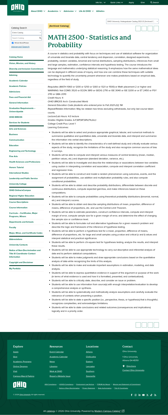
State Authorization (105, 388)
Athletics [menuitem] (100, 11)
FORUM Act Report (103, 384)
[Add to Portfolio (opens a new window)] (138, 28)
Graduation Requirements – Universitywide (22, 110)
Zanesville (90, 376)
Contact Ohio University (133, 370)
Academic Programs (22, 361)
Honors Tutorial (16, 167)
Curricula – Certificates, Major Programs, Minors (23, 215)
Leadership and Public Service (23, 178)
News (52, 361)
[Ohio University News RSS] (155, 395)
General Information (18, 102)
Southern (90, 371)
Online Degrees (20, 366)
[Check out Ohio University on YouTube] (143, 395)
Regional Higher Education (21, 195)
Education (14, 145)
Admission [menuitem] (69, 11)
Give (143, 2)
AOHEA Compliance (66, 384)
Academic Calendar (18, 80)
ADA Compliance (51, 384)
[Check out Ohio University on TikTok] (151, 395)
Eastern (89, 361)
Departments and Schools (21, 221)
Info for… (100, 2)
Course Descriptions (18, 202)
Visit (15, 371)
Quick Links (115, 2)
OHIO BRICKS (15, 117)
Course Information (18, 207)
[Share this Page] (144, 28)
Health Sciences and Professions (24, 161)
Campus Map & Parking (23, 376)
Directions (131, 366)
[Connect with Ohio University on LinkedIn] (139, 395)
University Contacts (18, 244)
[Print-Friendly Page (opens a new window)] (150, 28)
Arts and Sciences (17, 128)
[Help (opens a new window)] (156, 28)
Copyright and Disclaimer (21, 262)
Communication (16, 139)
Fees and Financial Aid (20, 97)
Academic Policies (18, 86)
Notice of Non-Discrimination (69, 388)
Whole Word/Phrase (22, 43)
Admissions (14, 91)
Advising (13, 75)
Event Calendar (57, 351)
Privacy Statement (88, 388)
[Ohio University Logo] (17, 10)
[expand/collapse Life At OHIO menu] (92, 11)
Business (13, 134)
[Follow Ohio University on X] (147, 395)
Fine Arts (13, 156)
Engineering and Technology (22, 150)
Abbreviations (15, 239)
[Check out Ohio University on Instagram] (135, 395)
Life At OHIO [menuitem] (85, 11)
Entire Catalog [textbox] (17, 33)
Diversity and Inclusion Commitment (26, 68)
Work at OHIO (56, 371)
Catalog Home (16, 56)
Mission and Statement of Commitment (127, 384)
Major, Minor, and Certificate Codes (26, 232)
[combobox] (132, 21)
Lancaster (90, 366)
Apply (131, 2)
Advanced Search (20, 46)
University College (18, 183)
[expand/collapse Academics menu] (60, 11)
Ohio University (24, 394)
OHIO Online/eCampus (20, 190)
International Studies (19, 172)
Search (155, 2)
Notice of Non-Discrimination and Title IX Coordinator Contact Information (25, 253)
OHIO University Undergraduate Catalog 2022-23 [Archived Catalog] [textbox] (131, 21)
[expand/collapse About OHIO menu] (44, 11)
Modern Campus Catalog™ (107, 411)
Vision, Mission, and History (22, 63)
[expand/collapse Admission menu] (75, 11)
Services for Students (19, 122)
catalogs (51, 411)
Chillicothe (91, 356)
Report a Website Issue (60, 376)
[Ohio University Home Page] (19, 385)
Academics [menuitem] (53, 11)
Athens (89, 351)
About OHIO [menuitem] (36, 11)
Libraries (53, 366)
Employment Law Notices (85, 384)
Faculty (12, 227)
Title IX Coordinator (121, 388)
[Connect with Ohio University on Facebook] (131, 395)
